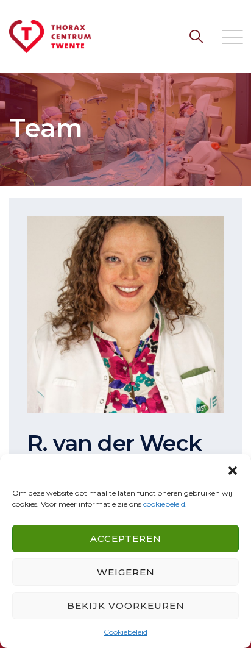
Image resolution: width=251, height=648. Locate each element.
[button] (233, 469)
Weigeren (126, 572)
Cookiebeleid (125, 631)
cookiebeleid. (165, 503)
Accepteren (125, 538)
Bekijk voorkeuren (126, 605)
